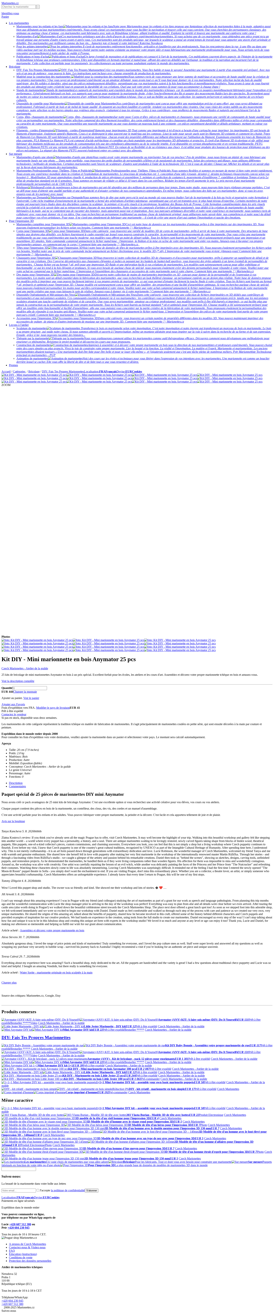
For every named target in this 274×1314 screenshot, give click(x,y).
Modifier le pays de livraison (53, 707)
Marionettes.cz (10, 3)
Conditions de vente (20, 1257)
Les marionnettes (19, 23)
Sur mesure (15, 153)
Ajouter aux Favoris (13, 704)
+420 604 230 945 (18, 1227)
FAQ (12, 1250)
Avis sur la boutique (13, 821)
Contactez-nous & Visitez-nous (27, 1247)
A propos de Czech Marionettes (27, 1244)
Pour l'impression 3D (21, 221)
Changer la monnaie (25, 691)
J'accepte (62, 1190)
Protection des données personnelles (30, 1260)
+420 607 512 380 (20, 1224)
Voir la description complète (17, 681)
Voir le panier (31, 698)
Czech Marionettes (228, 1089)
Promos (13, 365)
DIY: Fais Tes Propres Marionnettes (63, 371)
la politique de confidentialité (68, 1190)
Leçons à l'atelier (19, 324)
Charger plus (9, 982)
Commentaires (17, 786)
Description (16, 783)
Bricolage (14, 66)
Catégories (19, 371)
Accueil (6, 371)
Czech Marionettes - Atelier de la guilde (24, 668)
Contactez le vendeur (13, 714)
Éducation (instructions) (23, 1254)
